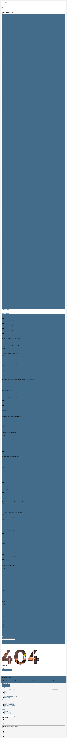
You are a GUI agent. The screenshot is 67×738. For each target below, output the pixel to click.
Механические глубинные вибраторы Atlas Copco (12, 228)
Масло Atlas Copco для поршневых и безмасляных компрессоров (16, 256)
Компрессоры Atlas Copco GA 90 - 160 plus (11, 133)
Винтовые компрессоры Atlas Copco (9, 18)
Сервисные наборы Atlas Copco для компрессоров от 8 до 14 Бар (16, 261)
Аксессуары (4, 185)
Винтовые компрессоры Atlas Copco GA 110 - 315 (12, 122)
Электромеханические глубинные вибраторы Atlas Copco (14, 233)
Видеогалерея (5, 295)
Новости (3, 83)
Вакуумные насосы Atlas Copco (8, 181)
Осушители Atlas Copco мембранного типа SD (12, 176)
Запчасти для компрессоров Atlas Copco (10, 66)
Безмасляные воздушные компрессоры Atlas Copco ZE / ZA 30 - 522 (16, 149)
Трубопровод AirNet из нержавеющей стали (11, 164)
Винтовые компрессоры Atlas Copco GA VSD (11, 123)
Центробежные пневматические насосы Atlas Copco (13, 45)
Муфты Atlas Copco (6, 271)
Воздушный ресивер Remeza (8, 160)
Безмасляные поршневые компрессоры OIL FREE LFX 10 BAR (14, 139)
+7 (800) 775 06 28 (6, 683)
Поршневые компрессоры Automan (9, 143)
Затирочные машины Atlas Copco (9, 59)
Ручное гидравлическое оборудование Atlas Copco (13, 51)
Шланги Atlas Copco (6, 276)
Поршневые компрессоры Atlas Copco (10, 20)
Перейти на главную (7, 669)
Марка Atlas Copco (6, 109)
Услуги (3, 278)
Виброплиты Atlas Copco (7, 46)
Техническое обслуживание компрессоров (11, 74)
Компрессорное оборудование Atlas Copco (11, 26)
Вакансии (4, 85)
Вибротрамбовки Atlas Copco (8, 48)
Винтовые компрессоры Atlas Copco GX (10, 126)
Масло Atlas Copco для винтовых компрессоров (12, 253)
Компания (4, 285)
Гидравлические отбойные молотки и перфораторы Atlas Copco (15, 53)
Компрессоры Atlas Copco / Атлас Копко (10, 17)
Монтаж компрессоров (7, 76)
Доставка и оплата (6, 298)
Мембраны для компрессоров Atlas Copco (11, 269)
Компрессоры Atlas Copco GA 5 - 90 (9, 120)
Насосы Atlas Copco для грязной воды (10, 43)
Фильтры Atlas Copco (6, 22)
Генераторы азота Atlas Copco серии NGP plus (12, 171)
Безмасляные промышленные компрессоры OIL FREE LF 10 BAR (15, 140)
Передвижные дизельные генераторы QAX (11, 199)
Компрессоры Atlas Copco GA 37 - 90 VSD (10, 124)
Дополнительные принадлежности (9, 33)
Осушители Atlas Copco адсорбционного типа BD (12, 175)
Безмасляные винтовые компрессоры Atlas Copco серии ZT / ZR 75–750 (17, 146)
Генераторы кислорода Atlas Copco (9, 184)
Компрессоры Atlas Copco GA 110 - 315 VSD (11, 125)
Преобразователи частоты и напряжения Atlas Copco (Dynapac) (15, 231)
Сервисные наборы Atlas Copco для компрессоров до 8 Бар (14, 258)
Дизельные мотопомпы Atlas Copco (9, 42)
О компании (55, 689)
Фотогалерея (5, 297)
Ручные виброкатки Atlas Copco (9, 216)
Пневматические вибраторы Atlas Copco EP (11, 240)
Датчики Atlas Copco (6, 264)
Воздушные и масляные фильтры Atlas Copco (11, 23)
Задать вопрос (6, 681)
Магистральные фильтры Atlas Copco (10, 25)
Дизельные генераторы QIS (8, 37)
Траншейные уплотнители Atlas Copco (10, 217)
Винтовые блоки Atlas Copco (8, 69)
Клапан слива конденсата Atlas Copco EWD (11, 186)
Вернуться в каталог (17, 669)
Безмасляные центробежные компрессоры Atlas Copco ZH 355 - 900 (16, 151)
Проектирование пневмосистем (9, 79)
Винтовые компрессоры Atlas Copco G (10, 134)
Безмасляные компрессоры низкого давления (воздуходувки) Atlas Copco (18, 145)
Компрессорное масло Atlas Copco (9, 67)
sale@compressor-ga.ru (7, 313)
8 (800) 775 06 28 (5, 309)
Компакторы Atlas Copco (7, 63)
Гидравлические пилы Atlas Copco (9, 54)
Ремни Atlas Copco (6, 274)
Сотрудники (4, 87)
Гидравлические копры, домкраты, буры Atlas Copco (13, 223)
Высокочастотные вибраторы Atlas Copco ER (11, 238)
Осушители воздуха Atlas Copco (9, 172)
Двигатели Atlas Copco (7, 266)
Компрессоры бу (5, 71)
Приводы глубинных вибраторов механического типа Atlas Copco (16, 232)
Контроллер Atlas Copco (7, 268)
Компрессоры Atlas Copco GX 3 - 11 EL (10, 129)
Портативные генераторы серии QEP (10, 201)
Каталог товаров (5, 115)
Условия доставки (6, 105)
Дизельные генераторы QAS (8, 38)
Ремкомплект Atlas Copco (7, 273)
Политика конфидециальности (8, 88)
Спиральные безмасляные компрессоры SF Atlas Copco (13, 21)
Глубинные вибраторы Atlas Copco (9, 57)
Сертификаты (5, 89)
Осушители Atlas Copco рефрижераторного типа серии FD (14, 179)
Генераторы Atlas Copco (7, 36)
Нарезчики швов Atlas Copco (8, 242)
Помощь (3, 299)
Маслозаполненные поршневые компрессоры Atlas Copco (14, 141)
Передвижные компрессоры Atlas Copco (10, 31)
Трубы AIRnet (5, 28)
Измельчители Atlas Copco (7, 249)
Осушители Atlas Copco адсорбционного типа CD (12, 174)
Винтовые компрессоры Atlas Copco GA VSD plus (12, 135)
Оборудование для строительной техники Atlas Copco (14, 61)
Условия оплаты (5, 104)
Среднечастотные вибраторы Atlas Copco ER (11, 241)
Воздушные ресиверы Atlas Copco (9, 159)
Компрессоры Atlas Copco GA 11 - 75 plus (10, 131)
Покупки (3, 103)
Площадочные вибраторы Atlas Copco (10, 237)
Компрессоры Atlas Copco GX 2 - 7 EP (10, 128)
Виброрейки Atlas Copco (7, 58)
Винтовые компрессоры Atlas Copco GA (10, 119)
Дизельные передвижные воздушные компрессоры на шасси (15, 32)
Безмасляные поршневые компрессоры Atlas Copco (13, 138)
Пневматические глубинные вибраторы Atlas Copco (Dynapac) (15, 230)
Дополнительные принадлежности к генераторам (12, 204)
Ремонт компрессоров (6, 77)
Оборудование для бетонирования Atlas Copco (12, 56)
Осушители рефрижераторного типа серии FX (12, 180)
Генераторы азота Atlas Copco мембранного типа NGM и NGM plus (16, 169)
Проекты (4, 294)
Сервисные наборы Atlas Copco (8, 68)
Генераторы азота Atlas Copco (8, 30)
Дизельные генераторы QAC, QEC (9, 200)
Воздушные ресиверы (6, 27)
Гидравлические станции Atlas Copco (10, 52)
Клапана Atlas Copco (6, 267)
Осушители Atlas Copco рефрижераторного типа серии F (14, 177)
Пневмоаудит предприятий (8, 78)
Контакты (4, 308)
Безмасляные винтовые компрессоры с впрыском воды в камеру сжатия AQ (18, 148)
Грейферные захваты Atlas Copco (9, 248)
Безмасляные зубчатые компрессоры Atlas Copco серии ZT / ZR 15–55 (17, 150)
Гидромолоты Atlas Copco (7, 62)
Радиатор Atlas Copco (6, 272)
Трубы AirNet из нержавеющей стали (10, 165)
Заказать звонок (6, 685)
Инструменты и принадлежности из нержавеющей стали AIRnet (16, 163)
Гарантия (4, 107)
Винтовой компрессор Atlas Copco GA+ (10, 130)
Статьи (3, 84)
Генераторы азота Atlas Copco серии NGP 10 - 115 (12, 170)
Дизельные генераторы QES (8, 40)
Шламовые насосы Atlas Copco (8, 210)
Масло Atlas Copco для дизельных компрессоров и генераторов (15, 254)
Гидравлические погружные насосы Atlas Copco (12, 225)
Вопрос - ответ (5, 108)
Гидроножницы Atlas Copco (7, 64)
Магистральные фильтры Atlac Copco (10, 182)
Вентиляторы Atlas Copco (7, 263)
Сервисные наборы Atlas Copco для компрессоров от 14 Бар (15, 259)
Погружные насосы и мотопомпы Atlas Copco (11, 41)
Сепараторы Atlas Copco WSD (8, 187)
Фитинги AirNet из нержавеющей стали (10, 166)
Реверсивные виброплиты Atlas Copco (10, 49)
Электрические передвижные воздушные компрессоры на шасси (16, 35)
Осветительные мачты (7, 202)
